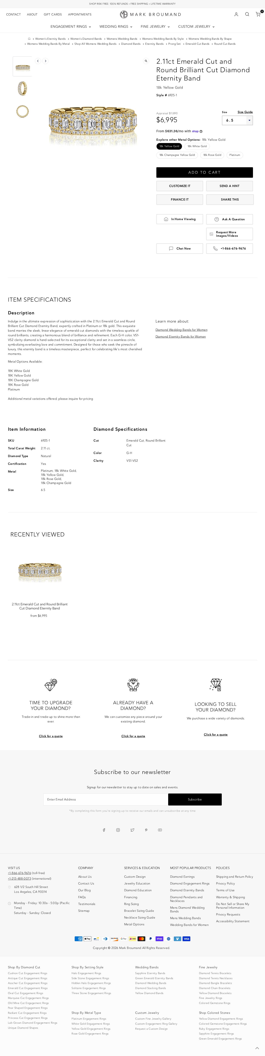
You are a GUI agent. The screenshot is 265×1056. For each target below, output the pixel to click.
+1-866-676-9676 (233, 248)
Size (224, 112)
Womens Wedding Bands (122, 38)
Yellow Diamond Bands (149, 993)
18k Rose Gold (212, 155)
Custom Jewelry (195, 27)
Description (21, 313)
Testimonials (86, 904)
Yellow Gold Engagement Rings (91, 1028)
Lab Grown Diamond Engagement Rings (32, 1022)
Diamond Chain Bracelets (214, 988)
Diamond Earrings (182, 876)
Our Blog (84, 890)
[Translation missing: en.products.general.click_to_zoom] (146, 61)
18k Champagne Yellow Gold (177, 155)
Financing (130, 897)
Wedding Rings (115, 27)
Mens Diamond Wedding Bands (187, 909)
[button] (23, 66)
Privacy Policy (225, 883)
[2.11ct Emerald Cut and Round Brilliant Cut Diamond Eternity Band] (39, 567)
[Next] (45, 61)
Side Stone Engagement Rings (90, 978)
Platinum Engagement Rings (89, 1018)
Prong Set (174, 43)
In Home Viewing (183, 219)
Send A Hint (229, 186)
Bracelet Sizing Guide (139, 911)
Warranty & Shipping (230, 897)
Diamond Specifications (120, 429)
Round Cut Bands (225, 43)
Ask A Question (233, 219)
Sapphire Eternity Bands (150, 973)
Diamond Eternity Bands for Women (181, 336)
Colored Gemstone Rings (214, 1003)
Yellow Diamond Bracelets (215, 993)
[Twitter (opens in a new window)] (132, 830)
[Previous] (38, 61)
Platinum (234, 155)
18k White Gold (197, 146)
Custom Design (134, 876)
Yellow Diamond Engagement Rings (221, 1018)
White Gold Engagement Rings (91, 1023)
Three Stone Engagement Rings (91, 993)
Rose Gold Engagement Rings (90, 1033)
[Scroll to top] (257, 1048)
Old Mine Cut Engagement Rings (28, 1003)
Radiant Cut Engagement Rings (27, 1013)
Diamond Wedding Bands (150, 983)
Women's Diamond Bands (86, 38)
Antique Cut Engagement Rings (27, 978)
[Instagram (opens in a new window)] (118, 830)
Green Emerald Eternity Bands (154, 978)
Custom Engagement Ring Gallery (156, 1023)
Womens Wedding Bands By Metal (48, 43)
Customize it (180, 186)
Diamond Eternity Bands (187, 890)
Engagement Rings (69, 27)
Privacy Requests (228, 914)
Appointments (80, 14)
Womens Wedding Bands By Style (163, 38)
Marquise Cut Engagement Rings (28, 998)
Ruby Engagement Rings (214, 1028)
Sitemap (84, 911)
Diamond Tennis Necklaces (216, 978)
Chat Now (184, 248)
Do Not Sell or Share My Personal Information (232, 905)
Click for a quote (51, 736)
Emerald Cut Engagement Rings (28, 988)
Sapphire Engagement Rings (216, 1033)
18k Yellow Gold (169, 146)
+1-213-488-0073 (19, 878)
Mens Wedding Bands (185, 918)
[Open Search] (247, 14)
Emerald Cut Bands (198, 43)
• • (132, 3)
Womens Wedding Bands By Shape (210, 38)
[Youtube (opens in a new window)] (160, 830)
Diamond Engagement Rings (190, 883)
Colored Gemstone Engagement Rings (223, 1023)
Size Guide (245, 112)
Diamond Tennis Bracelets (215, 973)
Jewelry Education (137, 883)
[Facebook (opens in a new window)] (104, 830)
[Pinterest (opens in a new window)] (146, 830)
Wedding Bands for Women (189, 925)
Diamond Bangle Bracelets (215, 983)
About (32, 14)
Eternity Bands (154, 43)
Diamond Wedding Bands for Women (181, 330)
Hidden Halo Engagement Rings (91, 983)
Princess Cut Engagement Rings (28, 1018)
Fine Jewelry (154, 27)
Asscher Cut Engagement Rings (27, 983)
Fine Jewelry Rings (210, 998)
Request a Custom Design (151, 1028)
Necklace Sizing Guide (139, 917)
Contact (13, 14)
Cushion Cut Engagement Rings (27, 973)
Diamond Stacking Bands (150, 988)
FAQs (82, 897)
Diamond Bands (130, 43)
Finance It (180, 199)
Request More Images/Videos (227, 234)
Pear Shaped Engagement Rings (28, 1008)
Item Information (27, 429)
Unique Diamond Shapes (23, 1027)
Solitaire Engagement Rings (89, 988)
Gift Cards (53, 14)
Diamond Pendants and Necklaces (186, 899)
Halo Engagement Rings (86, 973)
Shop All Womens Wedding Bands (95, 43)
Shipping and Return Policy (234, 876)
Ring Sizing (131, 904)
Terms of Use (225, 890)
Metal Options (134, 924)
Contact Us (86, 883)
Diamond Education (138, 890)
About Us (85, 876)
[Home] (29, 39)
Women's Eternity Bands (50, 38)
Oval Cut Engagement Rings (25, 993)
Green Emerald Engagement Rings (220, 1038)
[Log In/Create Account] (236, 14)
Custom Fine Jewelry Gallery (153, 1018)
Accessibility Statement (232, 922)
